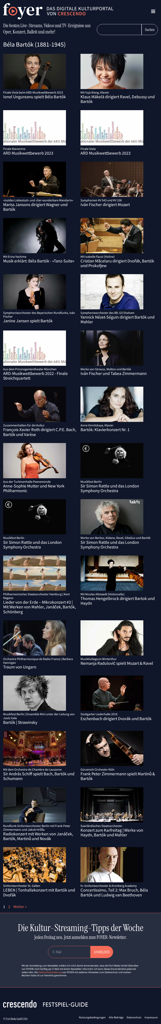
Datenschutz (134, 1017)
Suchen (150, 29)
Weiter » (20, 906)
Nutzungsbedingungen (92, 1017)
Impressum (151, 1017)
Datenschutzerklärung (50, 972)
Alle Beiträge (116, 1017)
